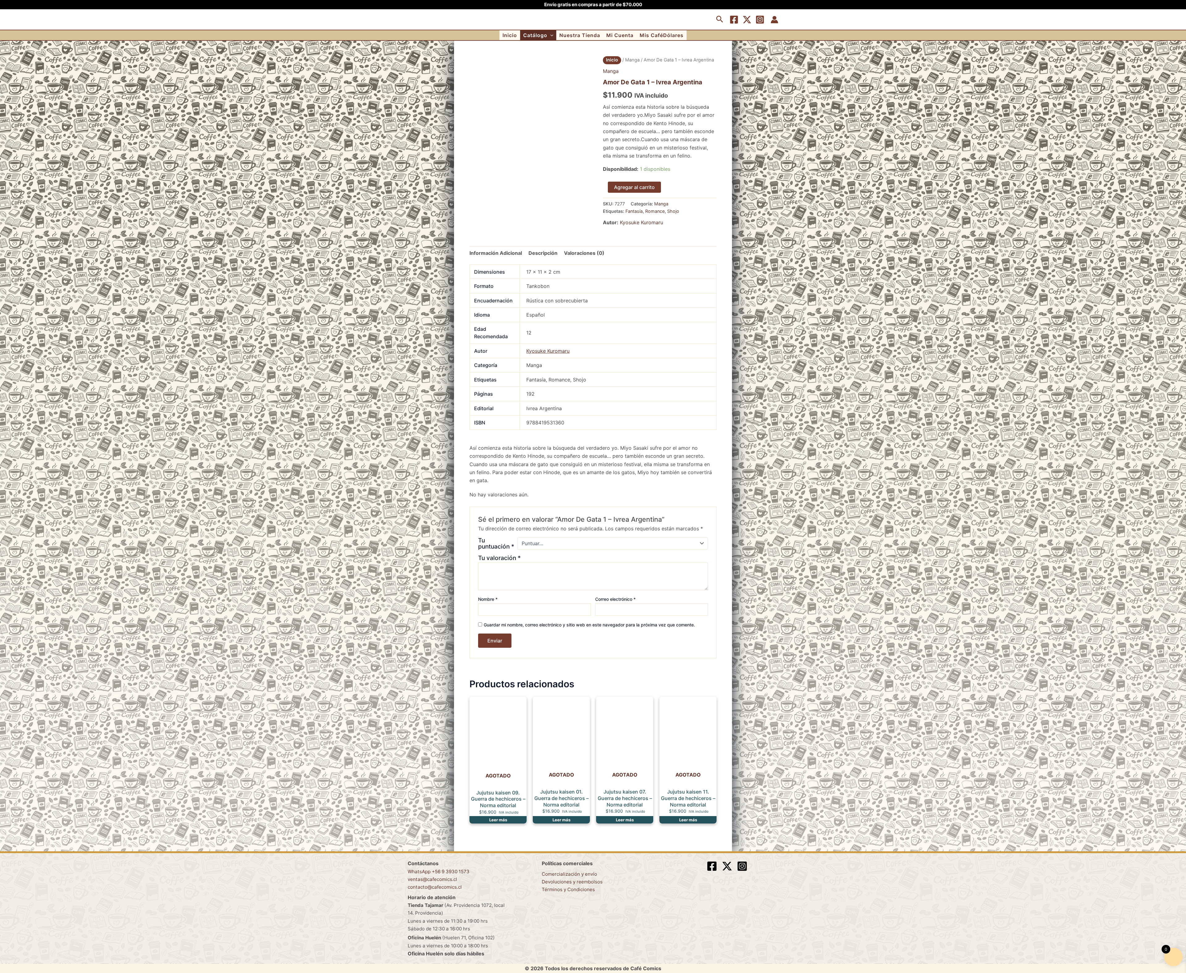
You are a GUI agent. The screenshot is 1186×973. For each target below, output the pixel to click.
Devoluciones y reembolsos (572, 882)
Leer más (498, 819)
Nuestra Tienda (579, 35)
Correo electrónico (615, 599)
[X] (746, 19)
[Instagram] (759, 19)
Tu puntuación (496, 543)
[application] (550, 35)
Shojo (673, 211)
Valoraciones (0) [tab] (584, 253)
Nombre (488, 599)
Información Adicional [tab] (495, 253)
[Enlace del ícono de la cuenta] (774, 19)
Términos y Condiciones (568, 889)
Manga (632, 60)
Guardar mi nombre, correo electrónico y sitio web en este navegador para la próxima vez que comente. (589, 624)
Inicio (510, 35)
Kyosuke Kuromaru (641, 222)
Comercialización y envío (569, 874)
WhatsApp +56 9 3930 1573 (438, 871)
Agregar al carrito (634, 187)
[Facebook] (734, 19)
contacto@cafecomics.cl (435, 887)
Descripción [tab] (542, 253)
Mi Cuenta (619, 35)
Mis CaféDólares (661, 35)
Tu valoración (499, 558)
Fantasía (634, 211)
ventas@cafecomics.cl (432, 879)
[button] (720, 19)
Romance (655, 211)
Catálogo (535, 35)
